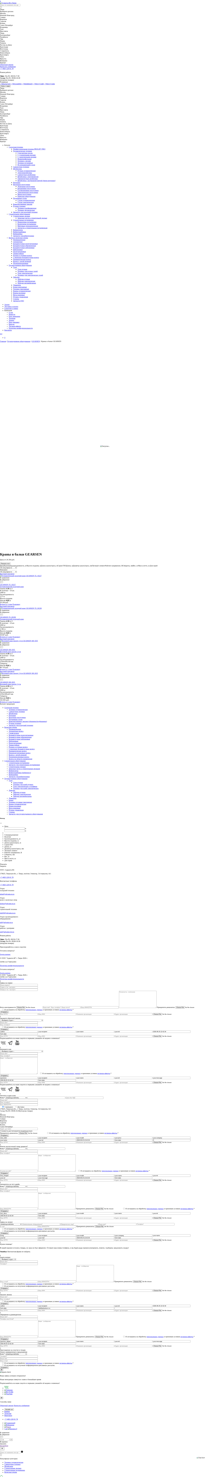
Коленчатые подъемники (27, 224)
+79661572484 (49, 84)
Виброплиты (18, 230)
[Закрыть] (1, 1370)
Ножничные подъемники (27, 222)
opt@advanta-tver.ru (7, 932)
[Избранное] (9, 1425)
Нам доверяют (14, 322)
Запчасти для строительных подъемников (24, 765)
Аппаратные (18, 242)
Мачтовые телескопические (28, 226)
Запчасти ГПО (18, 301)
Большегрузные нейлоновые (23, 248)
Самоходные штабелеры (27, 175)
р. (25, 828)
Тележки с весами (24, 161)
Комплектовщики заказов (22, 204)
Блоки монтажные (20, 287)
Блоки (11, 800)
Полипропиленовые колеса (19, 757)
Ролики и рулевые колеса (22, 255)
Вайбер (7, 1412)
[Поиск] (1, 7)
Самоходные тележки (21, 167)
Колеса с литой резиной (22, 261)
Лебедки (16, 277)
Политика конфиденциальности (21, 328)
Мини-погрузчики (24, 194)
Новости (12, 314)
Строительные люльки (21, 216)
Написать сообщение (22, 1405)
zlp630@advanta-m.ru (7, 913)
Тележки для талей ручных (23, 784)
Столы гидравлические (26, 200)
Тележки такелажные (21, 289)
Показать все (5, 563)
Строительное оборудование (19, 214)
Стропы (16, 299)
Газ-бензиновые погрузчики (28, 190)
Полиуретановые (19, 251)
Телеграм (7, 1413)
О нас (11, 312)
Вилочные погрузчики (21, 184)
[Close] (1, 823)
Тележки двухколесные (26, 210)
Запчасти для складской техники (25, 212)
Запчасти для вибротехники (23, 236)
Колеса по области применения (20, 759)
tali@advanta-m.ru (6, 922)
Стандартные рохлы (25, 153)
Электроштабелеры (25, 173)
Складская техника (16, 147)
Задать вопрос (5, 954)
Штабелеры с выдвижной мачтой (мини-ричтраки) (36, 181)
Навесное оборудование (26, 196)
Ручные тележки (19, 206)
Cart (10, 1429)
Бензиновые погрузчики (27, 188)
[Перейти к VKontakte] (6, 1388)
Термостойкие (18, 253)
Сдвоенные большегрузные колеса (26, 257)
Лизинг (11, 320)
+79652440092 (16, 84)
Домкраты (17, 285)
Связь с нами (5, 86)
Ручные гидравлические (27, 171)
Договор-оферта (15, 326)
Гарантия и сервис (11, 308)
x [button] (0, 1)
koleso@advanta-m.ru (7, 904)
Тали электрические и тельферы (25, 786)
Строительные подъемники (23, 220)
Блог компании (14, 316)
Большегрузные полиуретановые (25, 244)
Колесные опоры (10, 727)
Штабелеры (17, 169)
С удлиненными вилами (27, 155)
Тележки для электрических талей (30, 275)
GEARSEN (36, 341)
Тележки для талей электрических (26, 788)
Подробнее (4, 1446)
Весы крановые (19, 295)
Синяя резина (14, 733)
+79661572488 (38, 84)
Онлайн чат (9, 1409)
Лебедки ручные (24, 279)
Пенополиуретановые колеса (19, 753)
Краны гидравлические (22, 291)
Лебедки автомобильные (27, 283)
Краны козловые (19, 293)
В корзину (16, 604)
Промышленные (19, 240)
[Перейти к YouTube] (8, 1394)
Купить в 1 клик (6, 604)
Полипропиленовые (20, 263)
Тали (15, 267)
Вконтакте (8, 1415)
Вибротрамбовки (19, 232)
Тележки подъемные (25, 163)
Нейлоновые (18, 250)
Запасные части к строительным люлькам (24, 769)
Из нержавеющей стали (26, 165)
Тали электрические (25, 273)
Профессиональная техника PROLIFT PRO (29, 149)
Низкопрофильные (25, 159)
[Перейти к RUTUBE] (8, 1392)
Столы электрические (26, 202)
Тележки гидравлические (18, 710)
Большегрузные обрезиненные (24, 246)
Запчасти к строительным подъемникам (32, 228)
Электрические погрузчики (28, 192)
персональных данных (34, 1010)
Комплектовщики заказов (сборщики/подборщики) (28, 721)
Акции (7, 304)
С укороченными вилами (27, 157)
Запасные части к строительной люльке (32, 218)
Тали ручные (22, 269)
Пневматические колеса (22, 259)
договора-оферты (65, 1010)
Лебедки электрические (26, 281)
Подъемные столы (20, 198)
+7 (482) (6, 69)
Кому (2, 1098)
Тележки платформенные (27, 208)
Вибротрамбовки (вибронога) (20, 773)
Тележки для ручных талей (28, 271)
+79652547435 (5, 84)
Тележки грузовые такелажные (20, 802)
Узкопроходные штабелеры (28, 179)
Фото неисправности (8, 1007)
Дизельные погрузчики (26, 186)
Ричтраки (16, 183)
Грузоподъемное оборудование (20, 265)
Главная (3, 341)
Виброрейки (17, 234)
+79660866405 (27, 84)
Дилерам (12, 318)
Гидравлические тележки (22, 151)
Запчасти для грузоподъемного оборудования (26, 814)
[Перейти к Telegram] (8, 1390)
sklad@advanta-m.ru (7, 894)
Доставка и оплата (11, 306)
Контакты (8, 330)
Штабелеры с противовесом (28, 177)
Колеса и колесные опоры (18, 238)
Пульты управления (20, 297)
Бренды (11, 324)
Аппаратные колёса (16, 731)
